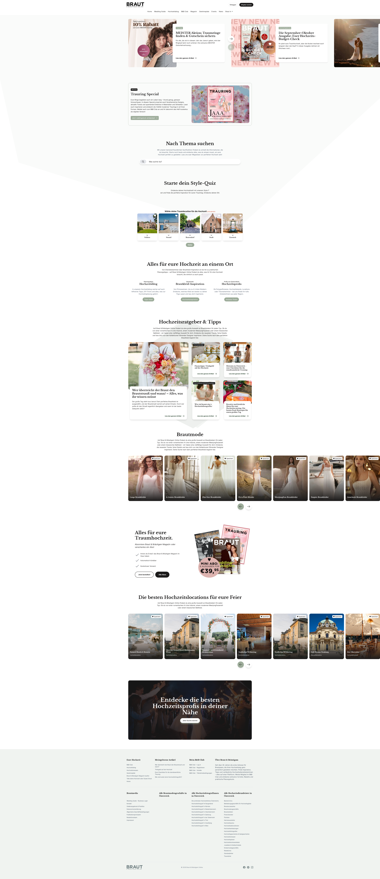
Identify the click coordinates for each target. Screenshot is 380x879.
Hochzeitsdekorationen (231, 826)
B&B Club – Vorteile (195, 770)
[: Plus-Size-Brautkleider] (218, 478)
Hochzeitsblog (173, 11)
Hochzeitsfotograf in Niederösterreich (204, 809)
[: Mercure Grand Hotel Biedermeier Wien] (181, 636)
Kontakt (129, 804)
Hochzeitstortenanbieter (232, 842)
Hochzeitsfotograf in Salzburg (201, 815)
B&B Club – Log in (195, 765)
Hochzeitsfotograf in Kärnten (201, 806)
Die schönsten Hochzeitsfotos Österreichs (205, 801)
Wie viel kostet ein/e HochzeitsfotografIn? (168, 777)
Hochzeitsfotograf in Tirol (200, 820)
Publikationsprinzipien (134, 815)
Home (149, 11)
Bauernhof (190, 237)
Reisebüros (227, 851)
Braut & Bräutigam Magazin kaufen (138, 776)
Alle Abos (162, 575)
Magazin (193, 11)
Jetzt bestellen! (144, 575)
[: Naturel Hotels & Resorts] (145, 636)
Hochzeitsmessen (132, 770)
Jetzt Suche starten (190, 720)
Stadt (211, 237)
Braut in (228, 11)
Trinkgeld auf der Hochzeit (163, 769)
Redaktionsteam (132, 817)
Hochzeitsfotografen (230, 831)
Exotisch (232, 237)
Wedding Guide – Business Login (137, 801)
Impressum (130, 820)
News (221, 11)
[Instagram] (252, 867)
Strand (168, 237)
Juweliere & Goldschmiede (232, 845)
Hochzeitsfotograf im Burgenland (202, 804)
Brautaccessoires (229, 806)
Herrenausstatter (229, 820)
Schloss (147, 237)
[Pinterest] (248, 867)
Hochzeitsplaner (229, 839)
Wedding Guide (160, 11)
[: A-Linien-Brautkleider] (181, 478)
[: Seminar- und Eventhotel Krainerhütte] (218, 636)
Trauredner (227, 856)
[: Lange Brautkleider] (145, 478)
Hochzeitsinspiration (190, 299)
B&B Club (184, 11)
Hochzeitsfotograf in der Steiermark (203, 817)
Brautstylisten (228, 812)
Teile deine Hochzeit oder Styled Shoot (139, 779)
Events (214, 11)
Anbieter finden (231, 299)
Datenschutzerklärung (134, 809)
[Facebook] (244, 867)
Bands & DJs (228, 801)
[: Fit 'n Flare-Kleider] (254, 478)
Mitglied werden (246, 5)
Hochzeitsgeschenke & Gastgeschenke (236, 834)
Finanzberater (228, 815)
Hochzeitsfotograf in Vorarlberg (202, 823)
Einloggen (233, 5)
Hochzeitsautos (229, 823)
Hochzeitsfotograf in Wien (200, 826)
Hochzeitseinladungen (231, 828)
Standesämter (228, 853)
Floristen (226, 817)
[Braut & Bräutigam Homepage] (135, 4)
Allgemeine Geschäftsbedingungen (138, 812)
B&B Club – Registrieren (197, 767)
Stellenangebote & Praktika (135, 806)
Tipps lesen (148, 299)
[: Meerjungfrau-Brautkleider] (290, 478)
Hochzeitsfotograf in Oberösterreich (203, 812)
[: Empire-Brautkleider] (326, 478)
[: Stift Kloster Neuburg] (326, 636)
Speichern (157, 458)
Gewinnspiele (204, 11)
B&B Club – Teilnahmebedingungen (200, 773)
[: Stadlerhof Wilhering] (254, 636)
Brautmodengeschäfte (231, 809)
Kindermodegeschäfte (231, 848)
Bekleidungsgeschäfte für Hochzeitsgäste (237, 804)
